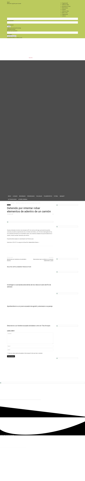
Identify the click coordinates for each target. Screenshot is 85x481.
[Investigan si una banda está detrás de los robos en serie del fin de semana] (30, 275)
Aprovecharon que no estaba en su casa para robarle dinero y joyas (43, 260)
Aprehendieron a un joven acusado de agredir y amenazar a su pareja (29, 306)
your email (9, 34)
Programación (65, 3)
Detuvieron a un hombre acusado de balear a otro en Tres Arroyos (28, 326)
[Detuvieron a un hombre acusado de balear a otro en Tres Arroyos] (30, 315)
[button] (76, 62)
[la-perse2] (30, 222)
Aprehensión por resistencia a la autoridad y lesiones (16, 260)
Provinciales (30, 196)
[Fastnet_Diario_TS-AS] (67, 272)
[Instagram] (75, 0)
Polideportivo (48, 196)
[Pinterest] (14, 219)
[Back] (7, 0)
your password (10, 25)
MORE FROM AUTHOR (24, 267)
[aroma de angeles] (67, 358)
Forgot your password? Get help (14, 28)
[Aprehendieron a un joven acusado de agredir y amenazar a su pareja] (30, 296)
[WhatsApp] (17, 219)
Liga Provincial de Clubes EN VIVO (40, 454)
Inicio (9, 196)
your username (10, 20)
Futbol (56, 196)
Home (8, 203)
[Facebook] (74, 0)
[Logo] (40, 126)
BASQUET (62, 196)
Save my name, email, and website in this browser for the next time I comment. (25, 353)
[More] (20, 219)
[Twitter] (11, 219)
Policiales (39, 196)
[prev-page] (7, 328)
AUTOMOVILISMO (12, 199)
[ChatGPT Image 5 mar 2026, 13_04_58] (67, 205)
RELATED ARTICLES (12, 267)
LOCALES (15, 196)
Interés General (22, 199)
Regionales (22, 196)
